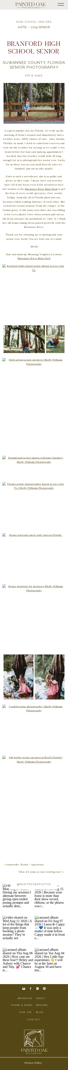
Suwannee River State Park (41, 189)
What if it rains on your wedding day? (40, 872)
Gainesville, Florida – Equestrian (25, 864)
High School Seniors (34, 22)
